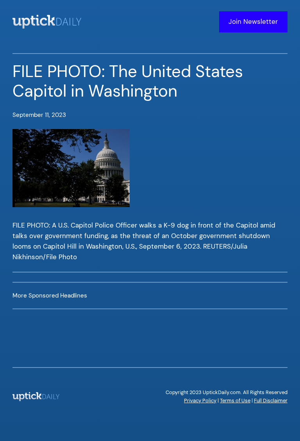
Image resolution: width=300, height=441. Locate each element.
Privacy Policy (200, 400)
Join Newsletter (253, 21)
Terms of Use (235, 400)
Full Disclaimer (271, 400)
